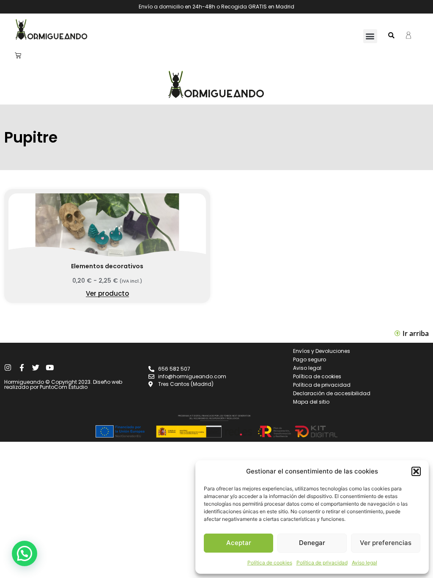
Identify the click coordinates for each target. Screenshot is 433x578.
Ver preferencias (385, 543)
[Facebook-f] (21, 367)
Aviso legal (364, 562)
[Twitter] (35, 367)
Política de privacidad (322, 562)
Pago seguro (309, 359)
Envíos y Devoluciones (321, 351)
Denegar (312, 543)
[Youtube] (49, 367)
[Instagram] (7, 367)
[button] (416, 471)
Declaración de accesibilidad (331, 393)
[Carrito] (18, 55)
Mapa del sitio (311, 401)
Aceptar (238, 543)
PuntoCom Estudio (64, 387)
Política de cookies (269, 562)
